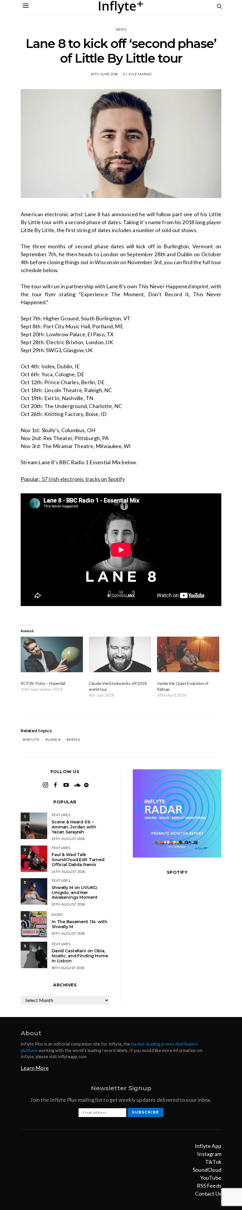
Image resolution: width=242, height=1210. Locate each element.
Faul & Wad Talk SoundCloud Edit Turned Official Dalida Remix (78, 859)
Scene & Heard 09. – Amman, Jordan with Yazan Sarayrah (74, 827)
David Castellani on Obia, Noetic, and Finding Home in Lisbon (80, 955)
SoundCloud (207, 1169)
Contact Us (208, 1193)
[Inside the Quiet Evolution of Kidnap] (188, 654)
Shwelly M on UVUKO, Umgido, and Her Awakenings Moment (75, 892)
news (74, 740)
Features (61, 815)
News (121, 29)
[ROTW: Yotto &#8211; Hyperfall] (52, 654)
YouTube (210, 1177)
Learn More (35, 1068)
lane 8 (54, 740)
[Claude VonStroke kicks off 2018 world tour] (120, 654)
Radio (57, 915)
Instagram (209, 1154)
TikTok (213, 1162)
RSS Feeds (209, 1185)
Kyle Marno (140, 74)
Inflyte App (208, 1146)
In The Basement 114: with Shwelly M (79, 924)
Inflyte (32, 740)
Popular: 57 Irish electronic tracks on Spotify (73, 479)
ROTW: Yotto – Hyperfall (43, 683)
